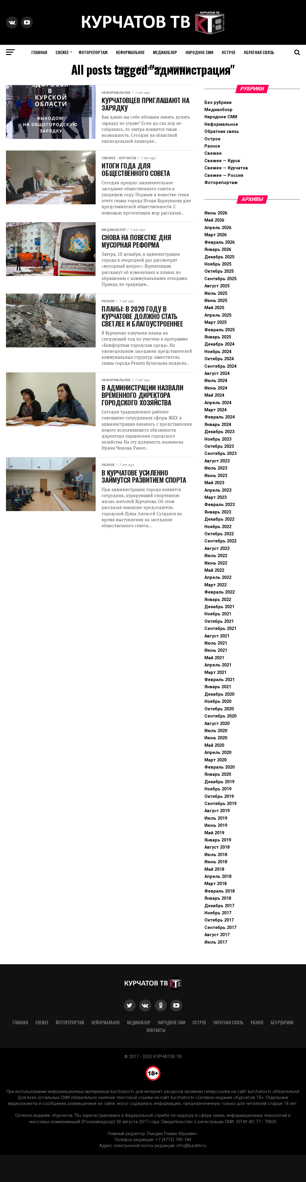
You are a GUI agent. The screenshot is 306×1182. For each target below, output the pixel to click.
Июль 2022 (215, 555)
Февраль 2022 (219, 592)
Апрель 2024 (217, 402)
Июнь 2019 (215, 825)
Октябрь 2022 (219, 533)
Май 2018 (214, 869)
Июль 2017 (215, 942)
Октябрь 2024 (219, 358)
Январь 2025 (217, 337)
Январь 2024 (217, 424)
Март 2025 (215, 322)
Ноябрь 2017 (217, 913)
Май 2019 (214, 832)
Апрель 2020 (217, 752)
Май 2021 (214, 657)
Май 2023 (214, 482)
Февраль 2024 (219, 417)
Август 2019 (217, 810)
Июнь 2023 (215, 475)
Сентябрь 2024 (220, 366)
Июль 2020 (215, 730)
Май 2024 (214, 395)
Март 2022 (215, 585)
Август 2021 (217, 636)
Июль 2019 (215, 818)
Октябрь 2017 (219, 920)
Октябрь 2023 (219, 446)
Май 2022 (214, 570)
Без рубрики (149, 68)
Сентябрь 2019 (220, 803)
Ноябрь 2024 (217, 351)
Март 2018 (215, 883)
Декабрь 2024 (219, 344)
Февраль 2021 (219, 679)
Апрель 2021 (217, 665)
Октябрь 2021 (219, 621)
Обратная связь (259, 52)
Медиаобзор (165, 52)
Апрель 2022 (217, 577)
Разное (123, 68)
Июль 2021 (215, 643)
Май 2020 (214, 745)
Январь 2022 (217, 599)
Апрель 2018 (217, 876)
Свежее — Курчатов (226, 168)
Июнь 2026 (215, 213)
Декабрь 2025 (219, 257)
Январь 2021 (217, 686)
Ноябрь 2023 (217, 439)
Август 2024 (217, 373)
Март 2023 (215, 497)
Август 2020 (217, 723)
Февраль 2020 (219, 767)
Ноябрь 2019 (217, 789)
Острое (228, 52)
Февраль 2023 (219, 504)
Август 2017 (217, 934)
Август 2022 (217, 548)
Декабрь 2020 (219, 694)
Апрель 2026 (217, 227)
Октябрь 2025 (219, 271)
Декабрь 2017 (219, 905)
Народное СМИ (199, 52)
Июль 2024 (215, 380)
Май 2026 (214, 220)
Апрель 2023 (217, 490)
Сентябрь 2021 (220, 628)
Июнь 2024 (215, 388)
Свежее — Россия (223, 175)
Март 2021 (215, 672)
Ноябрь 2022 (217, 526)
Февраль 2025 (219, 329)
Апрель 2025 (217, 315)
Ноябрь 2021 (217, 614)
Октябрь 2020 (219, 709)
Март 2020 (215, 760)
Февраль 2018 (219, 891)
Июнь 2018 (215, 861)
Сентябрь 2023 (220, 453)
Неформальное (130, 52)
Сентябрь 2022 (220, 541)
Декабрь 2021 (219, 606)
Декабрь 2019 (219, 781)
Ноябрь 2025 (217, 264)
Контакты (179, 68)
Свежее (62, 52)
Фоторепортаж (93, 52)
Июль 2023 (215, 468)
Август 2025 (217, 286)
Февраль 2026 (219, 242)
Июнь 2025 (215, 300)
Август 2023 (217, 461)
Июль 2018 (215, 854)
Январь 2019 (217, 840)
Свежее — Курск (222, 160)
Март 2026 (215, 234)
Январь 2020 (217, 774)
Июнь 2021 (215, 650)
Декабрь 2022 (219, 519)
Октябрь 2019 (219, 796)
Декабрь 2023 (219, 431)
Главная (39, 52)
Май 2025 (214, 307)
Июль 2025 (215, 293)
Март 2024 (215, 410)
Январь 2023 (217, 512)
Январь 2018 (217, 898)
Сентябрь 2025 (220, 278)
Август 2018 (217, 847)
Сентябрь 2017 (220, 927)
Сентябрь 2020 (220, 716)
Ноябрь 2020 (217, 701)
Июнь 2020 (215, 738)
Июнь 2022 (215, 563)
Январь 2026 (217, 249)
